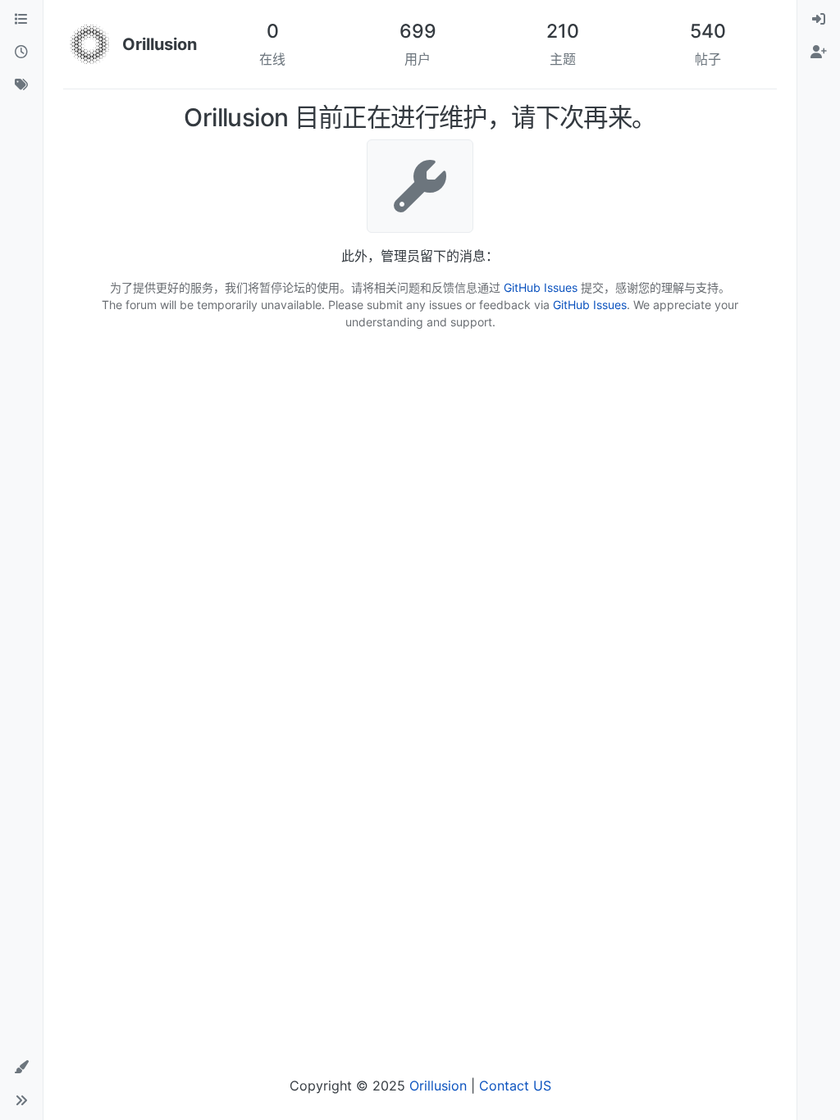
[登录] (818, 20)
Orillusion (438, 1085)
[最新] (21, 52)
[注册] (818, 52)
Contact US (515, 1085)
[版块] (21, 20)
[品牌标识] (89, 44)
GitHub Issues (541, 287)
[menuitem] (818, 20)
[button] (21, 1067)
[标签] (21, 85)
